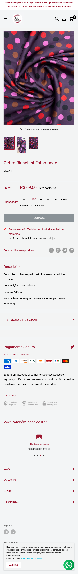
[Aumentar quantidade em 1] (48, 199)
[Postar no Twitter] (64, 250)
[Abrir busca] (57, 19)
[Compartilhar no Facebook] (51, 250)
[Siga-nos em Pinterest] (13, 531)
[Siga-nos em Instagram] (6, 531)
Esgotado (39, 218)
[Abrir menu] (5, 18)
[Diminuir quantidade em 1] (24, 199)
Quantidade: (11, 202)
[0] (71, 19)
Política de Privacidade (31, 558)
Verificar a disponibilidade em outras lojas (32, 238)
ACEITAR (13, 565)
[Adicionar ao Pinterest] (58, 250)
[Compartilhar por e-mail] (71, 250)
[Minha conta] (64, 19)
